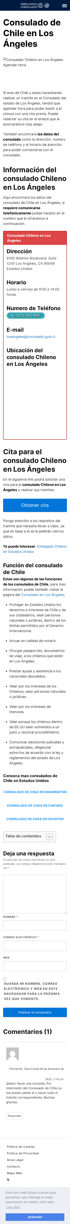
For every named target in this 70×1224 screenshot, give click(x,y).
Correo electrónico (21, 937)
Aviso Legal (15, 1159)
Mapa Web (14, 1173)
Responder (14, 1115)
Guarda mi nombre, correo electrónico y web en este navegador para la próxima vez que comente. (32, 991)
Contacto (13, 1166)
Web (6, 957)
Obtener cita (35, 505)
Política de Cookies (21, 1146)
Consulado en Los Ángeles (42, 595)
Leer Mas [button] (13, 1207)
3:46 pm (58, 1079)
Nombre (10, 916)
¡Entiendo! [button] (35, 1217)
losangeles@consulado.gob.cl (31, 337)
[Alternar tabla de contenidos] (47, 836)
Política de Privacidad (23, 1153)
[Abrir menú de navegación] (8, 1179)
